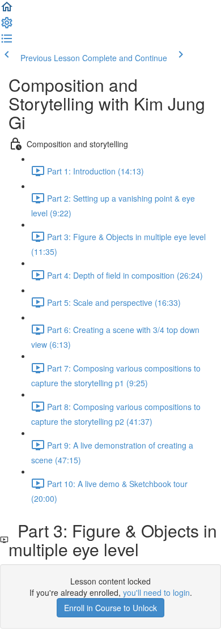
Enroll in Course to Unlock (110, 607)
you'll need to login (156, 592)
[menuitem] (7, 26)
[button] (7, 10)
